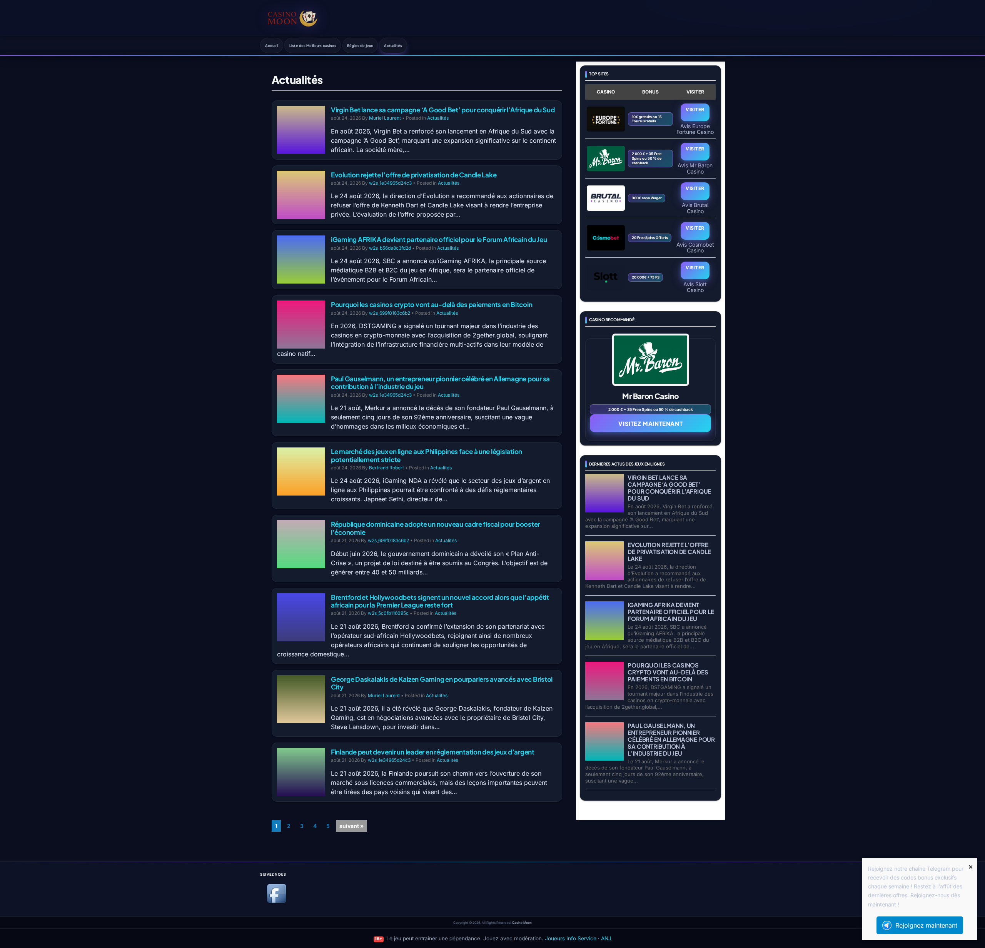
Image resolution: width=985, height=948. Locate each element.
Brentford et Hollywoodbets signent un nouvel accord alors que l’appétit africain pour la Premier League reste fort (440, 601)
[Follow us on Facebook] (276, 901)
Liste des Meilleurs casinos (312, 45)
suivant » (351, 826)
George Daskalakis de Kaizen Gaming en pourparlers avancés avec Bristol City (442, 683)
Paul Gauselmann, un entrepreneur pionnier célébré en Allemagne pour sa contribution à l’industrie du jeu (440, 382)
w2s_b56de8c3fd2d (390, 248)
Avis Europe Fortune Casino (695, 129)
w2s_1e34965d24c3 (390, 183)
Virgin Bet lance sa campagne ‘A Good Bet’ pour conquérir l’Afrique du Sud (442, 109)
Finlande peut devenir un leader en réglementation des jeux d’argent (432, 752)
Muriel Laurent (385, 118)
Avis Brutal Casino (695, 208)
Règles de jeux (360, 45)
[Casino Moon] (292, 17)
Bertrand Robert (386, 468)
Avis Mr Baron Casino (695, 168)
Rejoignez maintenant (926, 925)
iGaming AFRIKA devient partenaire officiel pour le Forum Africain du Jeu (439, 239)
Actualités (393, 45)
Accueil (272, 45)
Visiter (695, 109)
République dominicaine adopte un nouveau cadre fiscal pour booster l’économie (435, 528)
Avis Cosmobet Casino (695, 247)
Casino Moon (522, 923)
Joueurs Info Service (570, 938)
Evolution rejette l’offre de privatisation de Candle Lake (413, 174)
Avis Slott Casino (695, 287)
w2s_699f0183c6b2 (389, 313)
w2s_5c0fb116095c (388, 613)
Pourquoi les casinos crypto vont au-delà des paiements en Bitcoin (431, 304)
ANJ (606, 938)
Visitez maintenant (650, 423)
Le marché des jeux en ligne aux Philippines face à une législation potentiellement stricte (426, 455)
